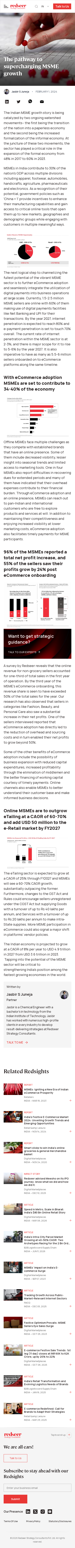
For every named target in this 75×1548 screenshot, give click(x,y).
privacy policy (33, 1521)
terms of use (11, 1521)
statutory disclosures (60, 1521)
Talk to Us (62, 6)
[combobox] (45, 6)
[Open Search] (36, 6)
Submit (15, 1499)
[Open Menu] (6, 6)
